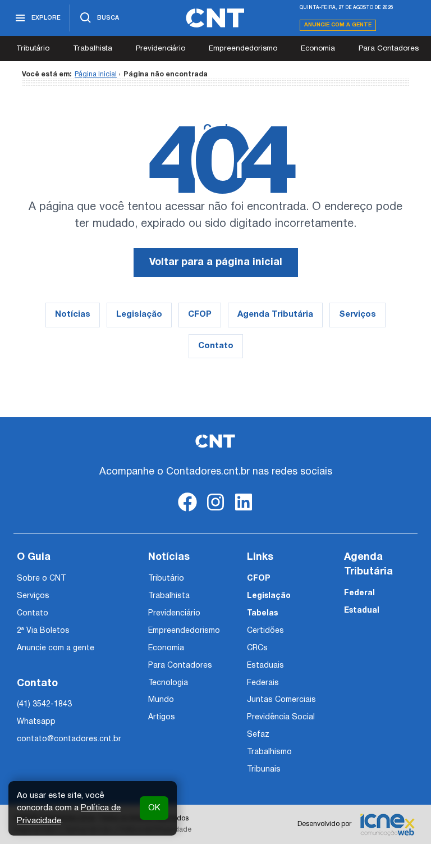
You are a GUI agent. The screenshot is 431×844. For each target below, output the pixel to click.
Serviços (357, 314)
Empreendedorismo (243, 48)
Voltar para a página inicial (215, 262)
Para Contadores (389, 48)
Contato (215, 346)
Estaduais (265, 665)
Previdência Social (281, 717)
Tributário (32, 48)
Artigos (161, 717)
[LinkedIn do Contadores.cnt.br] (243, 511)
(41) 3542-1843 (44, 704)
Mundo (161, 700)
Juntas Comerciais (281, 700)
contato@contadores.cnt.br (69, 739)
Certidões (265, 631)
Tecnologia (168, 683)
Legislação (139, 314)
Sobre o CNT (41, 578)
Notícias (72, 314)
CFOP (200, 314)
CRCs (257, 648)
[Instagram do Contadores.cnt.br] (215, 511)
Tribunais (264, 769)
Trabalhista (92, 48)
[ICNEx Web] (387, 824)
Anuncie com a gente (338, 25)
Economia (318, 48)
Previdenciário (160, 48)
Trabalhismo (269, 752)
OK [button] (154, 808)
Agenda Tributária (275, 314)
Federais (263, 683)
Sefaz (258, 734)
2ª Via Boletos (43, 631)
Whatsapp (36, 722)
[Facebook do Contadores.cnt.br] (187, 511)
